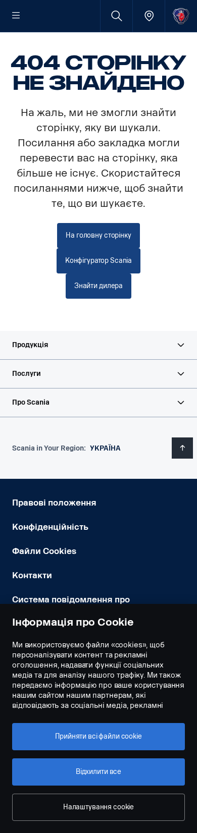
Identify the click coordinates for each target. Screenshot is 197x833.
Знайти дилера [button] (98, 286)
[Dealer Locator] (149, 16)
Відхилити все (98, 771)
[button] (98, 345)
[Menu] (16, 16)
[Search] (116, 16)
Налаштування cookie (98, 807)
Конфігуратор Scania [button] (98, 260)
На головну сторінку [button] (98, 235)
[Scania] (181, 16)
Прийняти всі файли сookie (98, 736)
